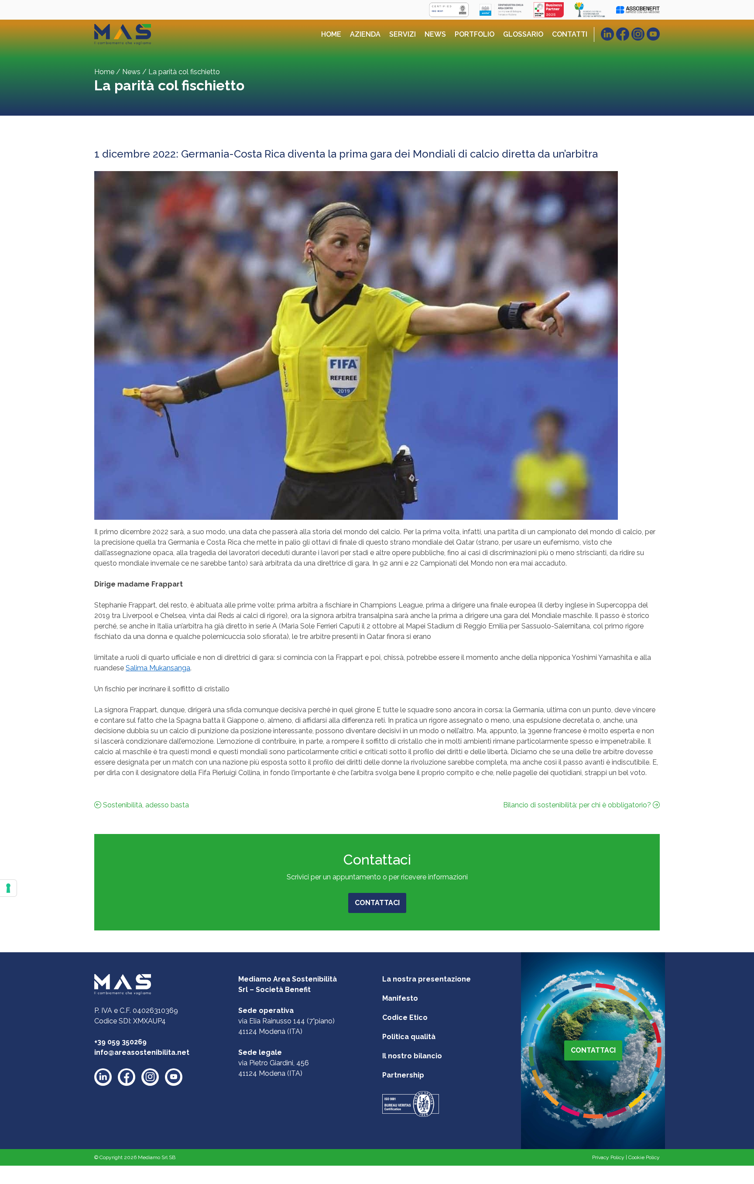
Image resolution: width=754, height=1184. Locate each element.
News (435, 34)
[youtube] (173, 1077)
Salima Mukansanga (158, 668)
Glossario (523, 34)
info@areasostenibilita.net (141, 1052)
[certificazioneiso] (410, 1103)
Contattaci (377, 903)
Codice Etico (405, 1017)
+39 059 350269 (120, 1042)
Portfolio (474, 34)
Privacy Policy (608, 1157)
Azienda (365, 34)
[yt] (653, 34)
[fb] (622, 34)
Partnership (403, 1075)
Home (331, 34)
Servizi (402, 34)
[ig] (637, 34)
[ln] (607, 34)
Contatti (569, 34)
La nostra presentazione (426, 979)
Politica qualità (408, 1037)
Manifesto (400, 998)
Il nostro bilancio (412, 1056)
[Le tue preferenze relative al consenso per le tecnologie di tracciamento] (8, 888)
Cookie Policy (644, 1157)
